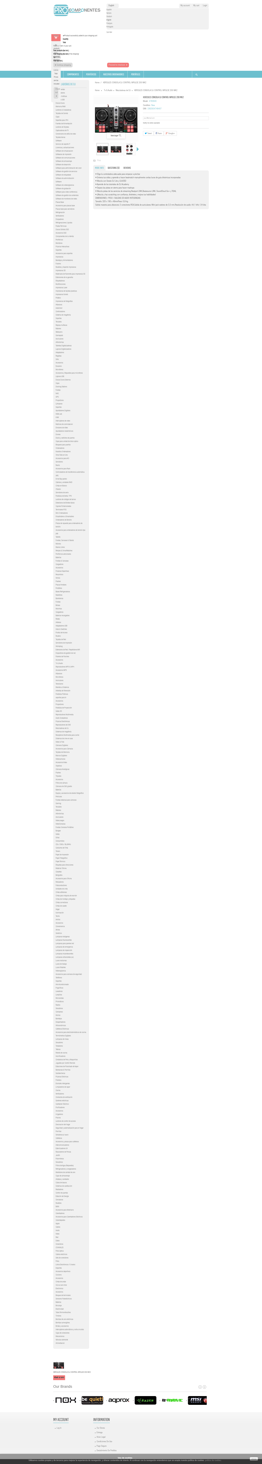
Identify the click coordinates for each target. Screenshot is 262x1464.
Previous (94, 149)
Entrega (99, 1433)
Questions (114, 167)
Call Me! (109, 32)
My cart (196, 6)
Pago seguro (102, 1446)
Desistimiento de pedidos (107, 1451)
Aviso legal (101, 1437)
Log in (59, 1428)
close (253, 1459)
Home (97, 91)
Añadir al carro (59, 1378)
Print (99, 161)
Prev (200, 1387)
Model (145, 101)
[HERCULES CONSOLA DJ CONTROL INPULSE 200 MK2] (102, 149)
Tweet (149, 134)
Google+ (171, 134)
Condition (146, 105)
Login (205, 6)
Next (138, 149)
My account (185, 6)
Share (159, 134)
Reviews (127, 167)
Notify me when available (151, 123)
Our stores (101, 1428)
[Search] (196, 74)
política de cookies (213, 1460)
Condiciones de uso (104, 1442)
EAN (144, 109)
